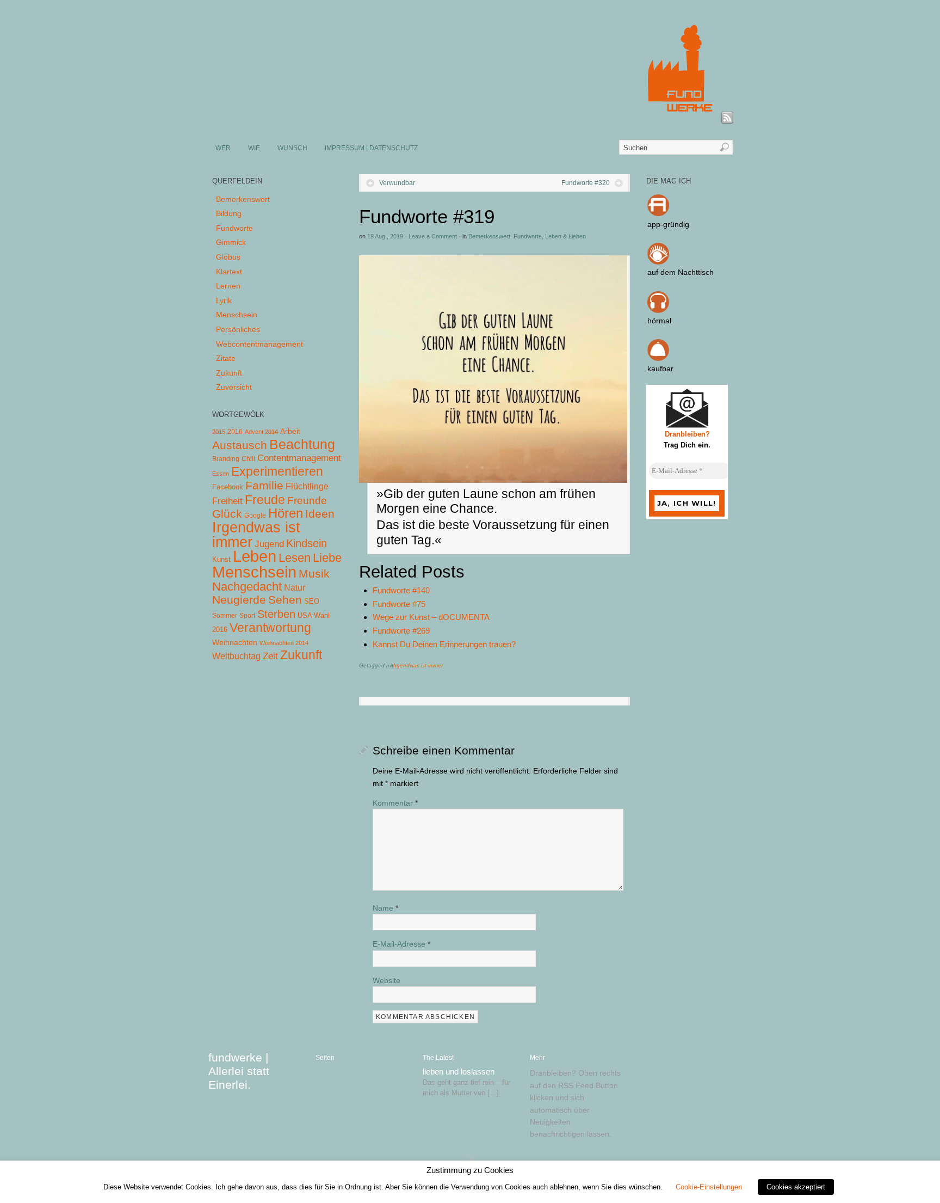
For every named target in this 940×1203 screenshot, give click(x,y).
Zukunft (229, 373)
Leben (254, 556)
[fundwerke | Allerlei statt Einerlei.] (470, 118)
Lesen (295, 557)
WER (223, 148)
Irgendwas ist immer (418, 665)
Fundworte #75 (399, 604)
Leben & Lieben (565, 236)
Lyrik (224, 300)
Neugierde (239, 599)
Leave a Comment (433, 236)
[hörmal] (658, 310)
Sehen (285, 599)
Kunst (221, 559)
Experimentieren (277, 471)
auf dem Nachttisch (680, 272)
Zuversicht (234, 387)
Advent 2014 (261, 431)
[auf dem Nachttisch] (658, 261)
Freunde (307, 500)
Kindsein (306, 543)
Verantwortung (270, 628)
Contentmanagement (299, 458)
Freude (265, 500)
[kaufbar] (658, 358)
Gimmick (231, 242)
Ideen (320, 513)
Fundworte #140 (401, 590)
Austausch (239, 445)
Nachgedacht (247, 586)
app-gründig (668, 224)
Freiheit (227, 501)
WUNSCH (292, 148)
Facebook (227, 487)
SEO (311, 601)
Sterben (276, 614)
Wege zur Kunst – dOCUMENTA (431, 617)
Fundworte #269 (401, 630)
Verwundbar (397, 183)
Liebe (327, 557)
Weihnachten (234, 642)
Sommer (224, 615)
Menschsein (236, 314)
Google (255, 515)
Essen (220, 473)
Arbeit (290, 431)
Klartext (229, 271)
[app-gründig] (658, 213)
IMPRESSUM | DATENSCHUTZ (371, 148)
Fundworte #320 (585, 183)
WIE (254, 148)
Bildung (229, 213)
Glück (227, 513)
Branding (225, 459)
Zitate (226, 358)
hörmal (659, 320)
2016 (235, 431)
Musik (314, 573)
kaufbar (660, 368)
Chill (248, 459)
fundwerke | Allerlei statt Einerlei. (238, 1071)
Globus (228, 257)
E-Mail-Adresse (401, 944)
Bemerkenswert (489, 236)
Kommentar (395, 803)
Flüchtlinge (307, 486)
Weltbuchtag (236, 656)
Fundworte (528, 236)
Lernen (228, 285)
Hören (285, 513)
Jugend (269, 544)
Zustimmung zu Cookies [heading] (470, 1170)
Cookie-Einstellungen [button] (709, 1187)
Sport (247, 615)
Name (385, 908)
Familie (264, 485)
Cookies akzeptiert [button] (795, 1187)
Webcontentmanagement (259, 344)
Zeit (270, 655)
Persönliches (238, 329)
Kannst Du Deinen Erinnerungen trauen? (444, 644)
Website (386, 980)
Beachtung (302, 444)
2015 (218, 431)
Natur (294, 587)
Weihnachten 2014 (283, 643)
